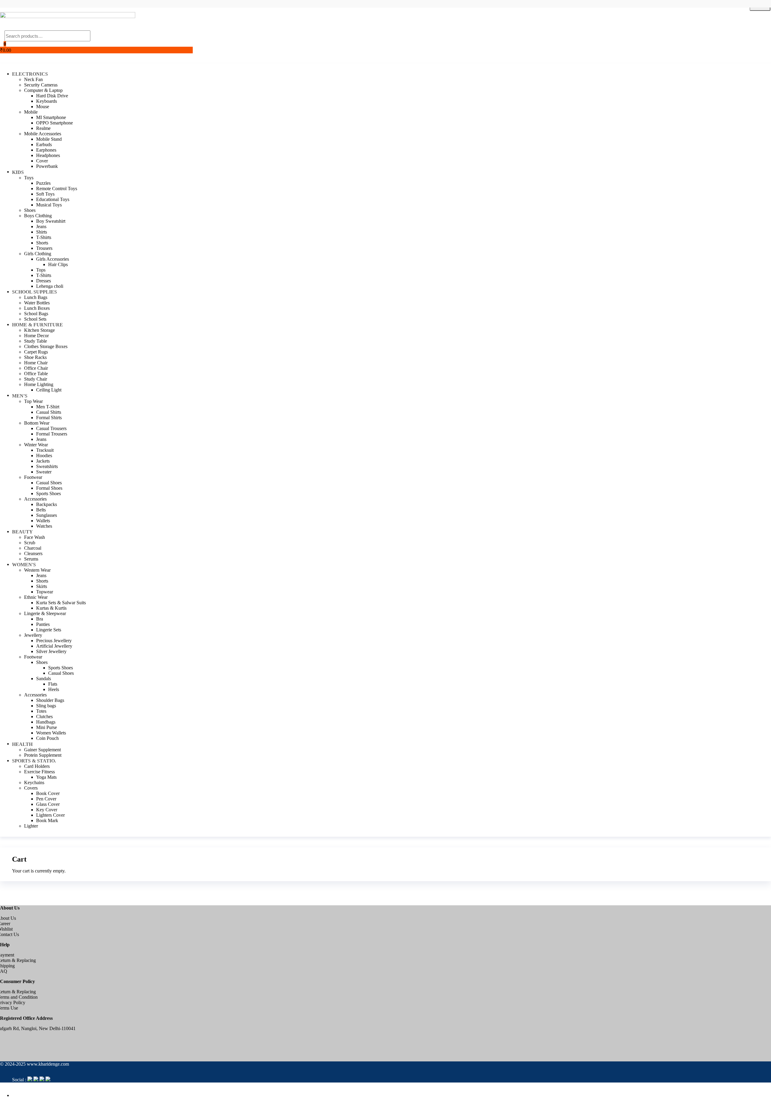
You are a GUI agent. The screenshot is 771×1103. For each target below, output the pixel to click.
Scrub (29, 542)
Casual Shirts (48, 412)
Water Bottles (37, 302)
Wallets (43, 520)
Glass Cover (48, 804)
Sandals (43, 678)
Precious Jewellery (54, 640)
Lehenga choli (49, 286)
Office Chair (36, 368)
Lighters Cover (50, 815)
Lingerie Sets (48, 629)
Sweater (44, 471)
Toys (28, 177)
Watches (44, 526)
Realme (43, 128)
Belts (41, 509)
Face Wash (34, 537)
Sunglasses (46, 515)
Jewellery (33, 635)
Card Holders (37, 766)
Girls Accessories (52, 259)
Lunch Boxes (37, 308)
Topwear (44, 591)
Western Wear (37, 570)
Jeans (41, 226)
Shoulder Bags (50, 700)
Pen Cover (46, 798)
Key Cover (46, 809)
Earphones (46, 149)
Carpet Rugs (36, 351)
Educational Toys (52, 199)
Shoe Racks (35, 357)
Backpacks (46, 504)
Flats (52, 684)
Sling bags (46, 705)
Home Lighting (38, 384)
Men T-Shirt (47, 406)
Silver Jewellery (51, 651)
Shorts (42, 242)
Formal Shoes (49, 488)
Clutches (44, 716)
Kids (18, 172)
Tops (40, 269)
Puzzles (43, 183)
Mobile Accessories (42, 133)
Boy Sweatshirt (50, 221)
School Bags (36, 313)
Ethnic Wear (36, 597)
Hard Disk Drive (52, 95)
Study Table (35, 341)
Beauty (22, 531)
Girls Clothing (37, 253)
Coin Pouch (47, 738)
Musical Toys (49, 204)
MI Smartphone (51, 117)
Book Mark (47, 820)
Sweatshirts (47, 466)
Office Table (36, 373)
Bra (39, 618)
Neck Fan (33, 79)
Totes (41, 711)
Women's (24, 564)
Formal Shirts (49, 417)
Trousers (44, 248)
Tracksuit (45, 450)
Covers (31, 787)
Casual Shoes (49, 482)
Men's (19, 395)
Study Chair (35, 379)
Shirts (41, 231)
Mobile (31, 112)
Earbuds (44, 144)
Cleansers (33, 553)
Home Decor (36, 335)
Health (22, 744)
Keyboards (46, 101)
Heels (53, 689)
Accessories (35, 498)
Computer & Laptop (43, 90)
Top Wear (33, 401)
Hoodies (44, 455)
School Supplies (34, 291)
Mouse (42, 106)
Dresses (43, 280)
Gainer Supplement (42, 749)
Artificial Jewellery (54, 646)
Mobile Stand (49, 139)
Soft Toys (45, 193)
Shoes (30, 210)
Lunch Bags (35, 297)
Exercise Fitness (39, 771)
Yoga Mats (46, 777)
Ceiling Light (48, 389)
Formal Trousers (51, 433)
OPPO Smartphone (54, 122)
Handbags (45, 721)
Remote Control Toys (56, 188)
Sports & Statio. (34, 760)
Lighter (31, 825)
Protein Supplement (42, 755)
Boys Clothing (38, 215)
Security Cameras (41, 84)
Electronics (30, 74)
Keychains (34, 782)
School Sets (35, 319)
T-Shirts (43, 237)
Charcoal (32, 548)
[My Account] (2, 55)
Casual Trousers (51, 428)
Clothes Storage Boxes (45, 346)
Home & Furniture (37, 324)
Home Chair (36, 362)
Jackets (43, 461)
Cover (42, 160)
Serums (31, 558)
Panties (43, 624)
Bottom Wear (36, 423)
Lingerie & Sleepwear (45, 613)
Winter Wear (36, 444)
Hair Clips (58, 264)
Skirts (41, 586)
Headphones (48, 155)
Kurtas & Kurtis (51, 608)
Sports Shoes (48, 493)
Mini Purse (46, 727)
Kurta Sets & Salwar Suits (61, 602)
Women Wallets (51, 732)
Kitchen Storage (39, 330)
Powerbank (47, 166)
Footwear (33, 477)
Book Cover (48, 793)
